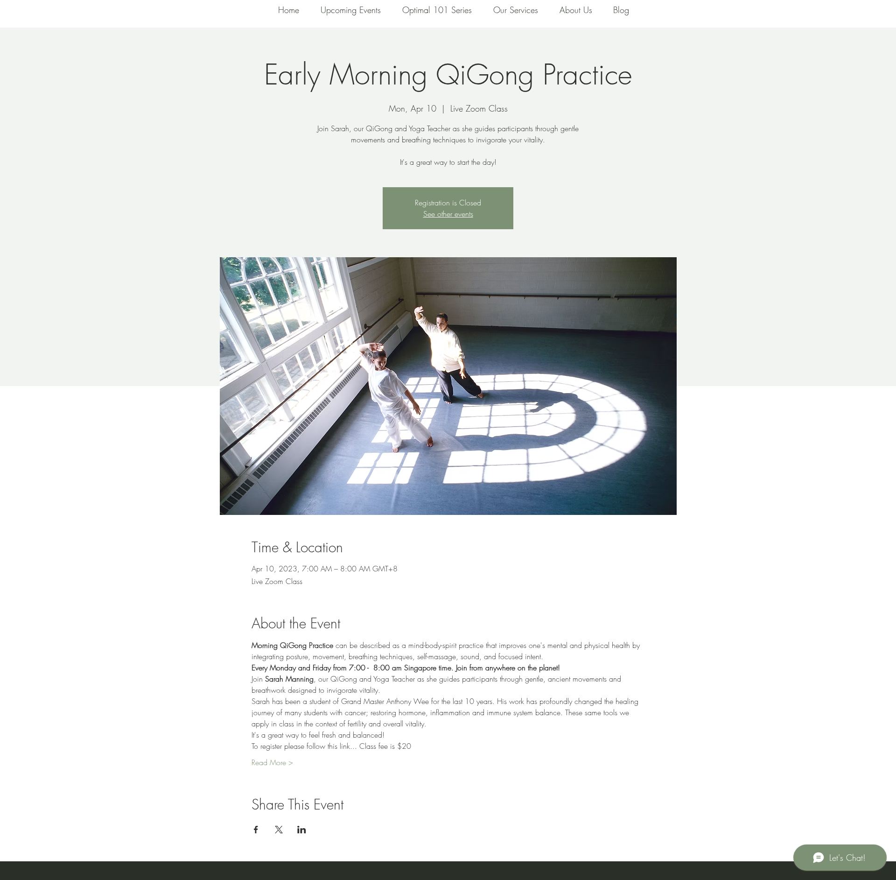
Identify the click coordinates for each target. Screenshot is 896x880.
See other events (448, 214)
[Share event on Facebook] (256, 829)
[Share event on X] (278, 829)
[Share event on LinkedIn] (301, 829)
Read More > (272, 762)
